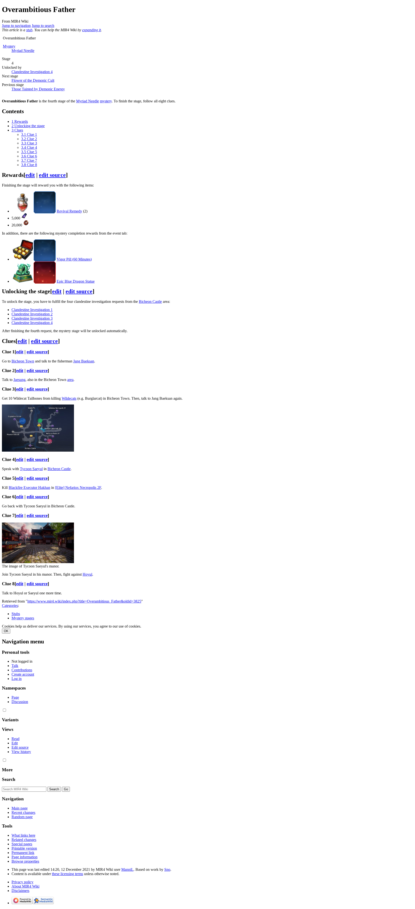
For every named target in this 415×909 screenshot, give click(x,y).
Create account (23, 674)
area (70, 380)
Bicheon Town (23, 361)
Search (8, 779)
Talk (15, 666)
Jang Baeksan (83, 361)
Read (15, 739)
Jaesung (19, 380)
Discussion (20, 702)
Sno (167, 869)
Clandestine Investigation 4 (32, 72)
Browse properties (25, 861)
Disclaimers (20, 891)
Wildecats (69, 398)
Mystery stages (23, 618)
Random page (22, 817)
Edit (15, 743)
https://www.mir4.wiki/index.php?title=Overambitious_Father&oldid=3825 (84, 601)
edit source (52, 175)
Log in (17, 679)
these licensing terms (67, 874)
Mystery (9, 46)
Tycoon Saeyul (31, 469)
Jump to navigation (16, 26)
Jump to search (43, 26)
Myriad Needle (23, 51)
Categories (10, 606)
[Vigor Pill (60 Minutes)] (23, 259)
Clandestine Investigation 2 (32, 314)
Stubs (16, 614)
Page (15, 697)
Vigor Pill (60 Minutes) (74, 259)
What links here (23, 835)
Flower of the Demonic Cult (33, 80)
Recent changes (23, 812)
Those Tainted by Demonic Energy (38, 89)
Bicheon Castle (150, 301)
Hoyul (87, 574)
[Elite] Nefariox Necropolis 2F (78, 488)
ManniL (127, 869)
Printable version (24, 848)
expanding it (91, 30)
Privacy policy (22, 882)
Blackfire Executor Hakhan (29, 488)
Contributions (22, 670)
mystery (106, 101)
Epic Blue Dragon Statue (76, 281)
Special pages (22, 844)
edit (30, 175)
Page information (24, 857)
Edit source (20, 747)
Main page (20, 808)
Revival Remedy (69, 211)
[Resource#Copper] (26, 224)
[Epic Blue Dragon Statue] (23, 281)
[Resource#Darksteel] (24, 217)
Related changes (24, 840)
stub (29, 30)
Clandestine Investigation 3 (32, 318)
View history (21, 752)
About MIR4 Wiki (25, 886)
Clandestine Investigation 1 (32, 310)
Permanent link (23, 853)
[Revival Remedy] (23, 211)
